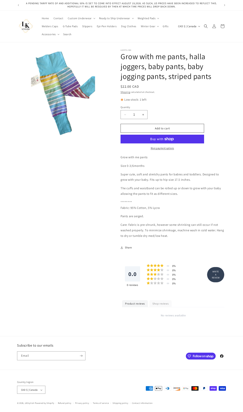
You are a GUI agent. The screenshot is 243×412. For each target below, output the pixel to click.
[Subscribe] (81, 355)
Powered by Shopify (44, 403)
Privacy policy (82, 403)
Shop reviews (160, 303)
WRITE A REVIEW (216, 274)
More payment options (162, 148)
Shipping (125, 92)
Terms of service (101, 403)
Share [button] (128, 247)
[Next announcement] (224, 5)
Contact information (142, 403)
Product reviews (135, 303)
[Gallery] (64, 92)
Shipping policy (120, 403)
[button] (81, 18)
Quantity (125, 107)
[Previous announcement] (18, 5)
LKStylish (29, 403)
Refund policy (64, 403)
